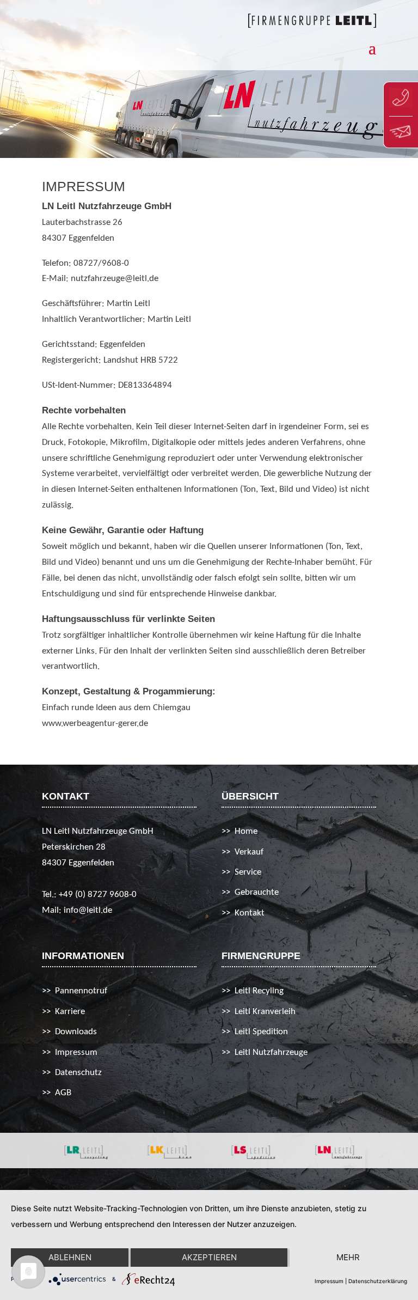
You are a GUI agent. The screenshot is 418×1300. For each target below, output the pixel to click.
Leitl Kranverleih (265, 1011)
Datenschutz (78, 1072)
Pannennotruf (81, 991)
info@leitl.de (88, 910)
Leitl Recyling (259, 991)
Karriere (70, 1011)
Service (248, 872)
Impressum (76, 1052)
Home (246, 831)
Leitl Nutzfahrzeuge (271, 1052)
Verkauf (249, 852)
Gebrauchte (257, 892)
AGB (63, 1092)
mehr (348, 1257)
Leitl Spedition (261, 1031)
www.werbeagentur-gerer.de (95, 723)
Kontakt (250, 913)
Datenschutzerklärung (377, 1281)
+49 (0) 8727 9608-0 (98, 894)
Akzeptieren (209, 1257)
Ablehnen (69, 1257)
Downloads (76, 1031)
